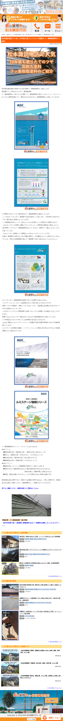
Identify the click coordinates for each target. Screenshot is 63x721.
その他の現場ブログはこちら (54, 688)
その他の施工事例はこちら (55, 576)
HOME (3, 34)
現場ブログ (9, 34)
